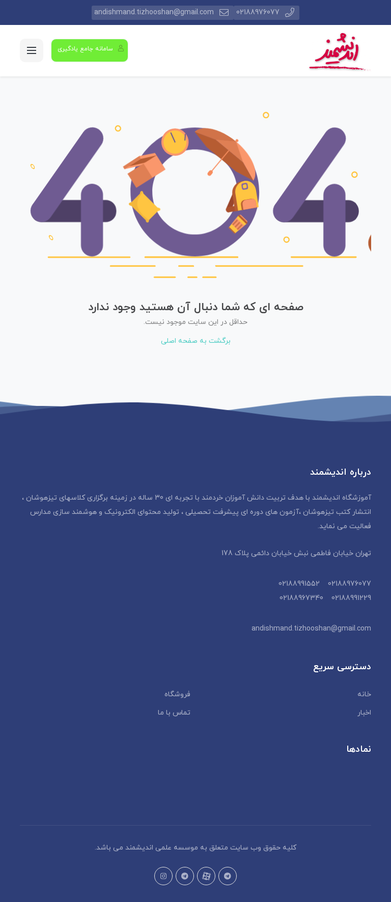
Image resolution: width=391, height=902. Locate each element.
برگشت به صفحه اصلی (196, 341)
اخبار (364, 713)
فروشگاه (177, 694)
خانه (364, 694)
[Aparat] (206, 876)
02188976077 (258, 12)
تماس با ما (174, 713)
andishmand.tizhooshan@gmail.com (154, 12)
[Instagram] (163, 876)
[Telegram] (185, 876)
